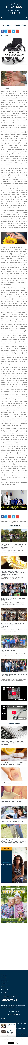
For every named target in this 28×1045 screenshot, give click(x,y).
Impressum (4, 983)
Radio (11, 10)
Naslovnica (3, 975)
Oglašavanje (4, 986)
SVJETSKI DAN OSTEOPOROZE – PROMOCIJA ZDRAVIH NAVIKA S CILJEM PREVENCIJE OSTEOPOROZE (13, 573)
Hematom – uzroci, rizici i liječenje (11, 783)
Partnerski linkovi (5, 989)
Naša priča (3, 978)
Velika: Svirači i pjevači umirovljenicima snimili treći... (10, 1032)
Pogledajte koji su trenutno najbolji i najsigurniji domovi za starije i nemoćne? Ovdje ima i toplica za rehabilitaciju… (13, 841)
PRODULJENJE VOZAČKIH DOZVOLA (12, 821)
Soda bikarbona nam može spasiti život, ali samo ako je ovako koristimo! (13, 763)
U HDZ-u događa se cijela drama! (11, 1025)
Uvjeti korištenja (5, 981)
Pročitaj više (17, 1043)
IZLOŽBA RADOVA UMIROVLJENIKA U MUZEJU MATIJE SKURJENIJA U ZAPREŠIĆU (12, 625)
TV (8, 10)
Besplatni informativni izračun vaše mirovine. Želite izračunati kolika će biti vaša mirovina (13, 743)
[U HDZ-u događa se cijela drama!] (3, 1026)
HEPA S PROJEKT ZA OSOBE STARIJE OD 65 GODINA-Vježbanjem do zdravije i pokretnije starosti (13, 546)
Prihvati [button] (11, 1043)
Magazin (17, 10)
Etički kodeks (4, 992)
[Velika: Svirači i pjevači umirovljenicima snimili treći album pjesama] (3, 1031)
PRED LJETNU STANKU (8, 650)
